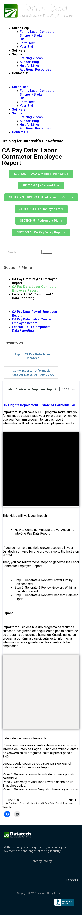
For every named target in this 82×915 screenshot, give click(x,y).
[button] (41, 80)
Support (18, 54)
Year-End (26, 47)
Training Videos (31, 58)
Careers (72, 880)
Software (19, 50)
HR (22, 39)
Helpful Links (29, 66)
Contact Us (20, 73)
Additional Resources (35, 69)
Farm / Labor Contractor (38, 32)
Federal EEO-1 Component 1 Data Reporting (33, 296)
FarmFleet (27, 43)
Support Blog (29, 62)
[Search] (47, 253)
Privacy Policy (41, 861)
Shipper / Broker (32, 35)
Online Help (20, 28)
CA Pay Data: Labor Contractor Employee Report (35, 288)
